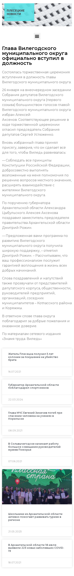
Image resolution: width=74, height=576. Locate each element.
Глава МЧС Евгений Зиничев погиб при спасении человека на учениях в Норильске (35, 415)
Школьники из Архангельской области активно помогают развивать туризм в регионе (35, 516)
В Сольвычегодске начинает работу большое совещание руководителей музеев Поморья (34, 446)
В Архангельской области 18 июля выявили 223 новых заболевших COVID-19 (36, 547)
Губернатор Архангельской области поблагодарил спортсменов (33, 386)
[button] (37, 36)
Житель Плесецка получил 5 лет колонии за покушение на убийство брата (33, 356)
